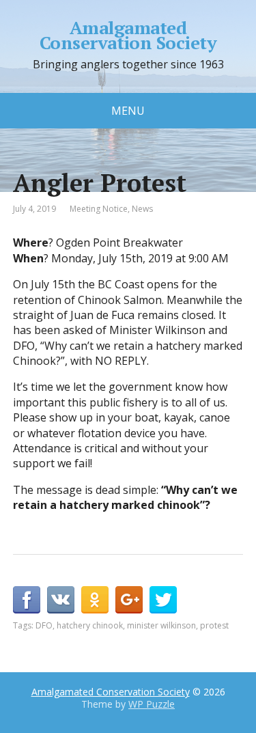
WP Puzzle (151, 703)
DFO (44, 625)
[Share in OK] (95, 599)
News (142, 209)
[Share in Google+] (129, 599)
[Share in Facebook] (26, 599)
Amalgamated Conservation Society (128, 35)
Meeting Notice (99, 209)
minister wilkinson (161, 625)
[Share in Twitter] (163, 599)
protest (214, 625)
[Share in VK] (60, 599)
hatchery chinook (90, 625)
